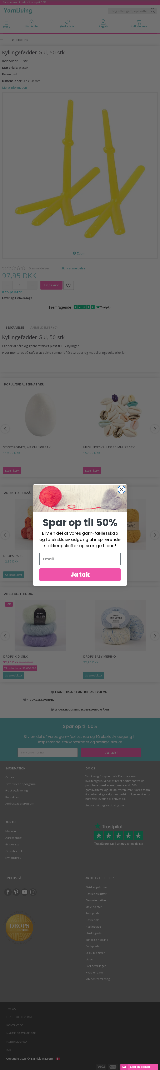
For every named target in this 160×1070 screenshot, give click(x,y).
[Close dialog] (121, 489)
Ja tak (80, 575)
